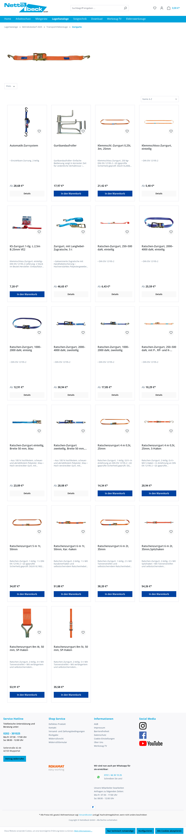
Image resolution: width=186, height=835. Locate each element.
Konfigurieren (145, 830)
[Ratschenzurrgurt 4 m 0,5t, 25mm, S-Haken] (159, 421)
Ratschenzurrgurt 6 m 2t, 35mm (113, 547)
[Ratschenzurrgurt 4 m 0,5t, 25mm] (115, 421)
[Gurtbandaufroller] (71, 122)
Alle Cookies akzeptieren (169, 830)
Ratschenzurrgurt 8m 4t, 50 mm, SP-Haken (27, 648)
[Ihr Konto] (161, 8)
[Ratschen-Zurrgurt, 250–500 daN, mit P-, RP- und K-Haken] (159, 323)
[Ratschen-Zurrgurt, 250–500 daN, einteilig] (115, 222)
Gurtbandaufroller (65, 145)
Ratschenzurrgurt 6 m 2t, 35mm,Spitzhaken (157, 547)
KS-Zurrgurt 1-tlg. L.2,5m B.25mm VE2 (25, 248)
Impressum (99, 727)
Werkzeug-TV (100, 745)
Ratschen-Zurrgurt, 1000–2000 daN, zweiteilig (113, 348)
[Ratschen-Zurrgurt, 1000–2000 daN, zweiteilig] (115, 323)
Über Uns (98, 742)
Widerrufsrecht (56, 738)
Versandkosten (85, 814)
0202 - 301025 (11, 733)
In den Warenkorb (71, 193)
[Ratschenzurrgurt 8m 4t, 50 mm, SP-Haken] (27, 623)
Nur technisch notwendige (120, 830)
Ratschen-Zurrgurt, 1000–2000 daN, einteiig (25, 348)
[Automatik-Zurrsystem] (27, 122)
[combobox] (96, 8)
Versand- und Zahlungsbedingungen (67, 731)
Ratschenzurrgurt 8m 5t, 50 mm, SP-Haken (71, 648)
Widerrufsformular (58, 742)
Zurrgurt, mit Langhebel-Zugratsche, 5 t (69, 248)
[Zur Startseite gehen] (26, 7)
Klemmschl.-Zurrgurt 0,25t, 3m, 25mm (114, 147)
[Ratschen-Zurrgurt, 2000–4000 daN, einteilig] (159, 222)
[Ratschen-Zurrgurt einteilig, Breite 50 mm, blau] (27, 421)
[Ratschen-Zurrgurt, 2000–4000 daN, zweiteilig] (71, 323)
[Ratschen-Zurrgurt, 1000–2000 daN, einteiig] (27, 323)
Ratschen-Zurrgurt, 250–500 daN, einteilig (115, 248)
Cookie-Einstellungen (104, 738)
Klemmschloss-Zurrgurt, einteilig (157, 147)
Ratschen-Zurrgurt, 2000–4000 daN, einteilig (157, 248)
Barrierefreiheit (101, 731)
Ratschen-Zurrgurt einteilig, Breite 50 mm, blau (27, 447)
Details (27, 193)
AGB (96, 724)
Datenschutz (100, 735)
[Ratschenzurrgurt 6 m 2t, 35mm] (115, 522)
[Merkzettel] (154, 8)
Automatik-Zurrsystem (24, 145)
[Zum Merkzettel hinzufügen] (39, 131)
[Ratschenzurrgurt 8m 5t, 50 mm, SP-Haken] (71, 623)
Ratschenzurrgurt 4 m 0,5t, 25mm (114, 447)
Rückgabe (53, 735)
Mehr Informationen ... (83, 831)
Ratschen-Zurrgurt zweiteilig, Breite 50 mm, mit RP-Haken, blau (69, 447)
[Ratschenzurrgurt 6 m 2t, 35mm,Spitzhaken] (159, 522)
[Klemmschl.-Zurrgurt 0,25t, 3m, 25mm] (115, 122)
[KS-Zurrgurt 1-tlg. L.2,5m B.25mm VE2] (27, 222)
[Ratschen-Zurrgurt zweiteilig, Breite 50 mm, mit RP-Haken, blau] (71, 421)
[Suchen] (125, 8)
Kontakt (52, 727)
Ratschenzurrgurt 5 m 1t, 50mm (25, 547)
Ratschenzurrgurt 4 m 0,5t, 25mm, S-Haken (158, 447)
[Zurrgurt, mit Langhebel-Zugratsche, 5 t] (71, 222)
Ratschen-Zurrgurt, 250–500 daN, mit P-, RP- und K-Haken (159, 348)
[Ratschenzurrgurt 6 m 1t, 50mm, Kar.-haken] (71, 522)
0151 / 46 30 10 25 (113, 775)
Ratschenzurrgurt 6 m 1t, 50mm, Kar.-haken (69, 547)
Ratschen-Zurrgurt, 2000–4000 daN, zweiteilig (69, 348)
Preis (9, 86)
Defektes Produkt (57, 724)
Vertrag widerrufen (14, 758)
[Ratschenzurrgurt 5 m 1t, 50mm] (27, 522)
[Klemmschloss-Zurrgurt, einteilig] (159, 122)
